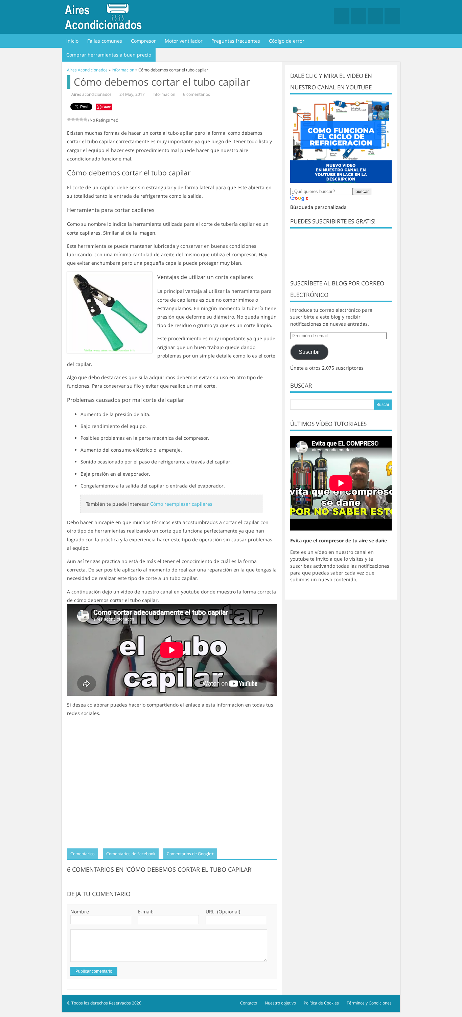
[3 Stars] (77, 119)
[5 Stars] (85, 119)
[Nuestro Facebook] (341, 16)
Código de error (286, 41)
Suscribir (309, 352)
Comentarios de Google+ (190, 854)
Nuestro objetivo (280, 1003)
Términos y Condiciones (369, 1003)
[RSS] (392, 16)
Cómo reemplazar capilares (181, 504)
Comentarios (82, 854)
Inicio (72, 41)
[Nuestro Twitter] (358, 16)
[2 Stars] (73, 119)
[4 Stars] (81, 119)
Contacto (248, 1003)
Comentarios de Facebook (130, 854)
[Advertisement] (172, 785)
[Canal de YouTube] (375, 16)
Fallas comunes (104, 41)
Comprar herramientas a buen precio (108, 54)
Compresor (143, 41)
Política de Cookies (321, 1003)
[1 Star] (69, 119)
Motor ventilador (184, 41)
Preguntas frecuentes (235, 41)
